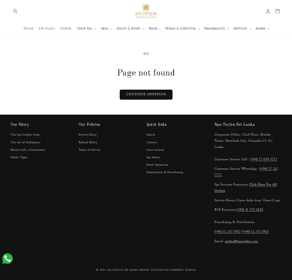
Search (150, 135)
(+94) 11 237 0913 (255, 231)
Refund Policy (88, 142)
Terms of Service (90, 150)
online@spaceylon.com (241, 241)
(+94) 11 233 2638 (250, 209)
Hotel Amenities (157, 165)
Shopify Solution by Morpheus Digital (167, 270)
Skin (104, 28)
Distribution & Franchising (164, 172)
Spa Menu (153, 157)
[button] (15, 11)
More (260, 28)
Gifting (240, 28)
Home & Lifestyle (180, 28)
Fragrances (214, 28)
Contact (151, 142)
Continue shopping (146, 94)
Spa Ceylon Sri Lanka (122, 270)
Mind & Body (128, 28)
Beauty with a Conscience (28, 150)
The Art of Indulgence (26, 142)
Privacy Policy (88, 135)
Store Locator (155, 150)
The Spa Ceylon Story (25, 135)
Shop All (84, 28)
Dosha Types (19, 157)
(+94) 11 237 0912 (227, 231)
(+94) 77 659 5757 (263, 159)
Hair (153, 28)
